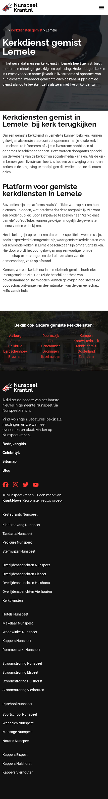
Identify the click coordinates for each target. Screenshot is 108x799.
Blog (6, 470)
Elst (50, 341)
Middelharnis (86, 346)
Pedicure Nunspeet (17, 542)
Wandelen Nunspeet (18, 723)
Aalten (15, 341)
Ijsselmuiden (50, 357)
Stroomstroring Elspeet (20, 672)
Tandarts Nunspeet (17, 534)
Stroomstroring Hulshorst (22, 681)
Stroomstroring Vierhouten (23, 690)
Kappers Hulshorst (17, 764)
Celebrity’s (11, 453)
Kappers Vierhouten (18, 772)
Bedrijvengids (14, 444)
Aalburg (15, 336)
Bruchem (15, 357)
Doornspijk (50, 336)
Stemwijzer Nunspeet (19, 551)
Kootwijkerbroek (86, 341)
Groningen (50, 351)
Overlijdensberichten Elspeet (24, 574)
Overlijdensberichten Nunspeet (26, 565)
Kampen (86, 336)
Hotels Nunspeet (15, 614)
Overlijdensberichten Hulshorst (26, 583)
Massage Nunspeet (18, 732)
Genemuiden (51, 346)
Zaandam (86, 357)
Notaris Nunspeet (16, 741)
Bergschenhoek (15, 351)
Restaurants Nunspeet (20, 514)
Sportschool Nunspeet (20, 714)
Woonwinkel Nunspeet (20, 632)
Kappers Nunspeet (17, 641)
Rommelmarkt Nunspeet (21, 650)
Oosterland (86, 351)
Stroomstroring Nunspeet (22, 663)
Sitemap (10, 461)
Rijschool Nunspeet (17, 704)
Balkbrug (15, 346)
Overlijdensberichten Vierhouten (27, 592)
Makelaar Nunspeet (18, 623)
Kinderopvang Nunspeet (21, 525)
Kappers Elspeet (15, 755)
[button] (101, 7)
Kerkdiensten (13, 600)
